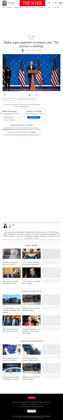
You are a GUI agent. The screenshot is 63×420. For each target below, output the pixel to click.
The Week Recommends (18, 7)
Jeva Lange (28, 50)
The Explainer (9, 7)
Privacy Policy (46, 402)
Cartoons (33, 7)
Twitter (36, 238)
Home (29, 36)
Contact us (33, 132)
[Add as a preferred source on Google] (31, 411)
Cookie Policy (25, 404)
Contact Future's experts (24, 402)
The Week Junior (56, 7)
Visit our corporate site (47, 416)
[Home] (4, 7)
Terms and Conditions (37, 402)
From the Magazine (41, 7)
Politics (33, 36)
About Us (15, 402)
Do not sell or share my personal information (31, 406)
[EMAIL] (10, 227)
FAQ (40, 404)
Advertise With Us (34, 404)
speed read (31, 38)
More (49, 7)
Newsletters (27, 7)
